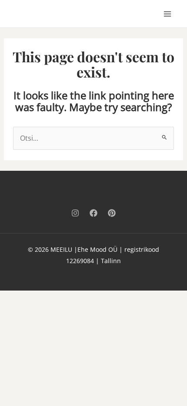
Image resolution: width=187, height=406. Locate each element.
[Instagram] (75, 213)
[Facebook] (93, 213)
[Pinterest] (112, 213)
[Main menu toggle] (167, 13)
